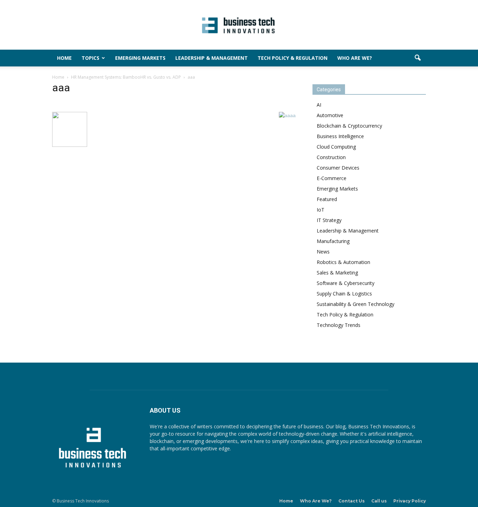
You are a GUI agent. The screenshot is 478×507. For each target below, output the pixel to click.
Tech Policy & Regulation (293, 58)
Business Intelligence (340, 136)
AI (319, 104)
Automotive (330, 115)
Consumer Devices (338, 167)
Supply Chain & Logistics (344, 293)
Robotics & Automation (343, 262)
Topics (90, 58)
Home (64, 58)
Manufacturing (333, 241)
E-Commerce (331, 178)
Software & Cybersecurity (345, 283)
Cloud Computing (336, 146)
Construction (331, 157)
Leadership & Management (211, 58)
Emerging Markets (140, 58)
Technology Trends (338, 325)
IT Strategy (329, 220)
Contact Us (351, 501)
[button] (417, 58)
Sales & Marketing (337, 272)
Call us (379, 501)
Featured (327, 199)
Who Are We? (354, 58)
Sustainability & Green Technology (355, 304)
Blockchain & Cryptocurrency (349, 125)
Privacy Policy (409, 501)
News (323, 251)
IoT (320, 209)
